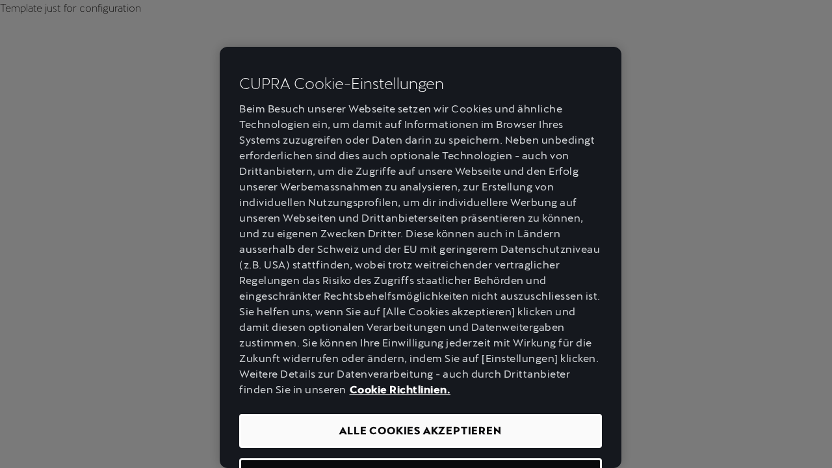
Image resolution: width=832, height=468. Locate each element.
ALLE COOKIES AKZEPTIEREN (420, 430)
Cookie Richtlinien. (400, 390)
